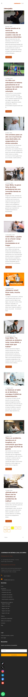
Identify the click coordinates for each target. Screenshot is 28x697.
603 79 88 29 (7, 576)
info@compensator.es (9, 579)
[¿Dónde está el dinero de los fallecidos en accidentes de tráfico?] (14, 481)
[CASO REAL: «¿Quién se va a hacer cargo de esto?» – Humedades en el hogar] (14, 226)
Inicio (2, 586)
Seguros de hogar (6, 603)
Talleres (3, 616)
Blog (2, 625)
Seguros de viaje (5, 613)
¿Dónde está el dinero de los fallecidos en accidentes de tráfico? (11, 496)
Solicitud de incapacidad (6, 618)
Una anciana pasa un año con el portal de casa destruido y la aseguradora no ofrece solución (13, 139)
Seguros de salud (6, 610)
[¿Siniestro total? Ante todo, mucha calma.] (14, 279)
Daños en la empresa (6, 620)
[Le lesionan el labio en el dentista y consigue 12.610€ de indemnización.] (14, 379)
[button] (3, 694)
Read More (8, 57)
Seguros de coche (6, 606)
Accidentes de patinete (7, 597)
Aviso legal (3, 637)
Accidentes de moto (6, 592)
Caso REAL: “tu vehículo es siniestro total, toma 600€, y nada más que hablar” (13, 342)
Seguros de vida (5, 608)
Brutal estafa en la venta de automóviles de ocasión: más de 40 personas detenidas (13, 32)
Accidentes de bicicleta (7, 594)
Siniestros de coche (6, 590)
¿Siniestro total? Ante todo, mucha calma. (12, 292)
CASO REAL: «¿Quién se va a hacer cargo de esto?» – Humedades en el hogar (13, 241)
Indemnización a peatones (8, 599)
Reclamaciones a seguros (7, 602)
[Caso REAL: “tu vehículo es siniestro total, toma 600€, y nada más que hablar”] (14, 327)
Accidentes (3, 588)
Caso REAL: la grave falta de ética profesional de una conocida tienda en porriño (13, 189)
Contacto (3, 623)
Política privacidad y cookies (7, 635)
